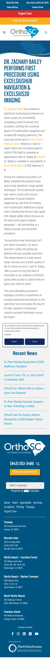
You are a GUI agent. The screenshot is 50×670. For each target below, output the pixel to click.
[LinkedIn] (24, 634)
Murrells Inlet (11, 538)
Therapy (30, 507)
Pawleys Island (12, 612)
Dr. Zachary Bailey (13, 109)
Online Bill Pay (12, 7)
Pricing (20, 507)
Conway (8, 522)
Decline (14, 342)
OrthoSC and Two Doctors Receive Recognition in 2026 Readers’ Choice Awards (23, 419)
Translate (34, 491)
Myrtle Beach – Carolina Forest (20, 557)
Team (15, 502)
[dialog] (25, 335)
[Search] (38, 464)
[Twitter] (30, 634)
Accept (35, 342)
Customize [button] (7, 335)
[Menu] (4, 32)
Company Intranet (25, 627)
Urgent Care (25, 13)
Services (37, 502)
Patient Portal (37, 7)
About (7, 502)
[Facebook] (12, 634)
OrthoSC (41, 157)
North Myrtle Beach (14, 165)
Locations (9, 507)
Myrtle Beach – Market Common (21, 576)
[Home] (25, 33)
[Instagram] (18, 634)
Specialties (25, 502)
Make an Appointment (25, 21)
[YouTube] (37, 634)
